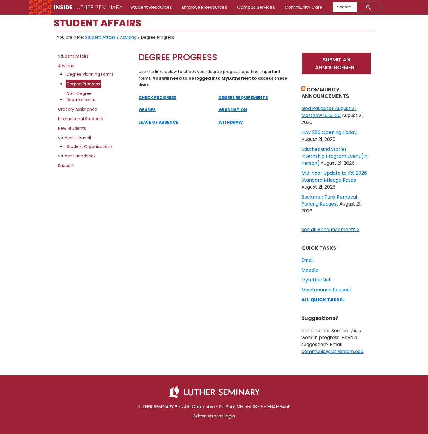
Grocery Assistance (77, 109)
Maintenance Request (326, 289)
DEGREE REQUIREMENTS (243, 97)
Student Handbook (77, 156)
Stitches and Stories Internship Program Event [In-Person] (335, 156)
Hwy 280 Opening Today (329, 132)
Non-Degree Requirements (81, 96)
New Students (72, 128)
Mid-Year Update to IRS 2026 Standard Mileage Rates (334, 176)
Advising (66, 66)
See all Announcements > (330, 229)
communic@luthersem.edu (332, 351)
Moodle (309, 270)
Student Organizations (89, 146)
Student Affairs (73, 56)
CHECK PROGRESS (157, 97)
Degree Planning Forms (90, 74)
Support (66, 166)
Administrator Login (214, 416)
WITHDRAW (230, 122)
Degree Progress (83, 84)
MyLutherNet (316, 280)
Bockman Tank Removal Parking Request (329, 200)
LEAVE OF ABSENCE (158, 122)
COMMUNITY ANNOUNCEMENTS (325, 93)
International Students (80, 119)
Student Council (74, 138)
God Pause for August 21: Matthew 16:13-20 (329, 112)
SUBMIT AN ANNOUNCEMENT (336, 63)
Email (307, 260)
